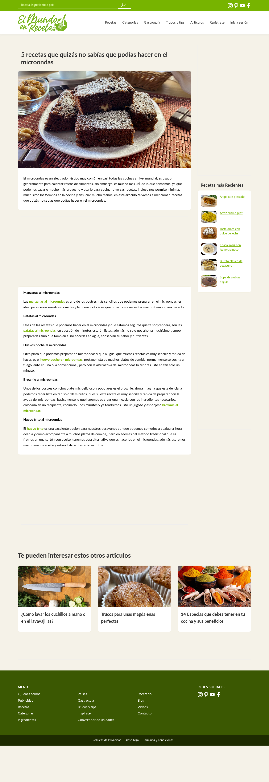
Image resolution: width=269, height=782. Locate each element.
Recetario (145, 694)
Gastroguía (152, 22)
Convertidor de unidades (96, 720)
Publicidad (25, 700)
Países (82, 694)
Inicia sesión (239, 22)
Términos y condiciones (158, 740)
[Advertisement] (104, 248)
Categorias (130, 22)
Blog (141, 700)
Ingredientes (27, 720)
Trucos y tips (175, 22)
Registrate (217, 22)
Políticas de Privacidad (107, 740)
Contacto (145, 713)
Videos (143, 707)
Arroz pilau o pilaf (231, 213)
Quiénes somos (29, 694)
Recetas (110, 22)
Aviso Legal (132, 740)
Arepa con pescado (232, 197)
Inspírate (84, 713)
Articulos (197, 22)
